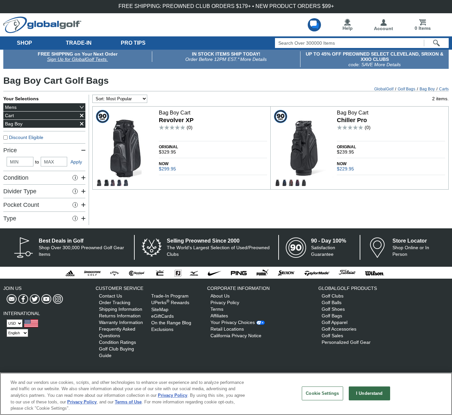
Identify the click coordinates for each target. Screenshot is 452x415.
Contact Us (110, 296)
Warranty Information (121, 322)
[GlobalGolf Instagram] (57, 299)
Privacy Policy (224, 302)
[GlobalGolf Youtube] (45, 299)
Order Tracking (114, 302)
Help (347, 28)
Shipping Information (120, 309)
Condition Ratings (117, 342)
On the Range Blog (171, 322)
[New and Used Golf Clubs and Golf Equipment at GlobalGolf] (42, 30)
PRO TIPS (133, 43)
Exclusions (162, 329)
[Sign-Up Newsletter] (12, 299)
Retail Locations (227, 329)
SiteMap (159, 309)
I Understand (369, 393)
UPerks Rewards (170, 302)
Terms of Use (128, 401)
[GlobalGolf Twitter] (34, 299)
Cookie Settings (322, 393)
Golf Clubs (332, 296)
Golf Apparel (334, 322)
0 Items (423, 28)
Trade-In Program (170, 296)
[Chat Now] (314, 24)
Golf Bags (332, 315)
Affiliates (219, 315)
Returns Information (120, 315)
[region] (226, 394)
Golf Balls (331, 302)
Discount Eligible (26, 137)
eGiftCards (162, 316)
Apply (76, 161)
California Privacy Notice (235, 335)
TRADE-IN (79, 43)
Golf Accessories (339, 329)
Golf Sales (332, 335)
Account (383, 28)
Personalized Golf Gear (346, 342)
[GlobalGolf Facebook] (22, 299)
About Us (220, 296)
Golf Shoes (333, 309)
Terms (216, 309)
